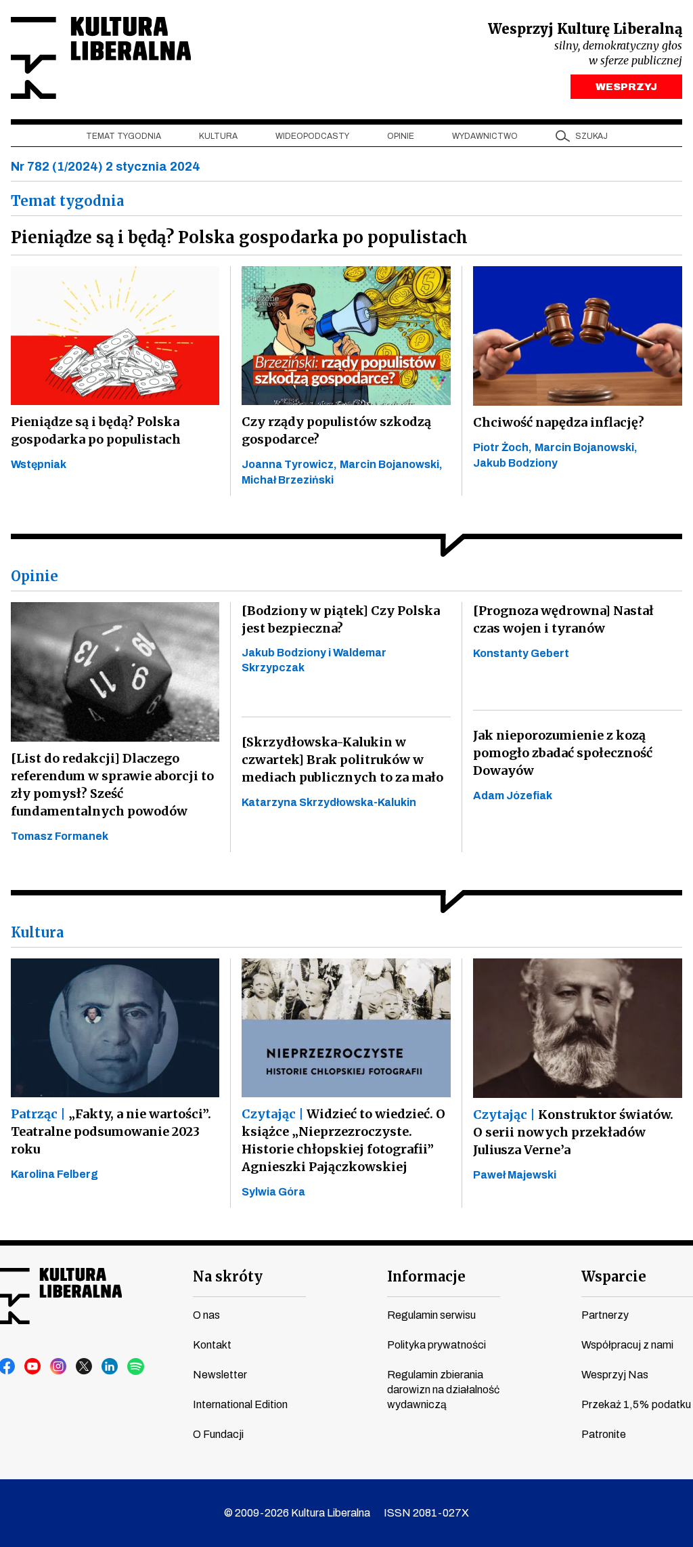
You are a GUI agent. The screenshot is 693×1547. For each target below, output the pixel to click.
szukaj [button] (591, 136)
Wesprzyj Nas (614, 1374)
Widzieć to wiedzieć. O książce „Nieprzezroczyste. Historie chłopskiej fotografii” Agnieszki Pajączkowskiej (343, 1140)
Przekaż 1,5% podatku (636, 1404)
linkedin (110, 1367)
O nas (206, 1315)
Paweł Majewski (514, 1175)
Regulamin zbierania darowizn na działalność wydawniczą (443, 1389)
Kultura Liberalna (101, 58)
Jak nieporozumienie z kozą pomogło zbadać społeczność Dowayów (562, 752)
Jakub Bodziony (515, 463)
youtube (33, 1367)
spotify (136, 1367)
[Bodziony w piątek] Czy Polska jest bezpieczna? (341, 619)
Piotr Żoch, (502, 447)
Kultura (218, 136)
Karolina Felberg (54, 1174)
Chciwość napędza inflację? (558, 422)
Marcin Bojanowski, (391, 464)
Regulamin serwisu (431, 1315)
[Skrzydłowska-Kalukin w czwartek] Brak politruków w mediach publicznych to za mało (342, 759)
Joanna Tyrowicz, (289, 464)
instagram (59, 1367)
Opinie (400, 136)
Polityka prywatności (436, 1345)
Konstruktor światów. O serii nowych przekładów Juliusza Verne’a (573, 1132)
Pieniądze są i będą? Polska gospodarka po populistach (96, 430)
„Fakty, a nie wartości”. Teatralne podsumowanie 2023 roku (111, 1131)
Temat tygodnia (123, 136)
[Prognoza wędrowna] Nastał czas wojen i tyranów (563, 619)
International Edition (240, 1404)
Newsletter (220, 1374)
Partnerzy (605, 1315)
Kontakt (212, 1345)
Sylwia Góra (273, 1192)
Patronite (603, 1434)
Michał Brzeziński (288, 480)
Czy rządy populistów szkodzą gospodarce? (336, 430)
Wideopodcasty (312, 136)
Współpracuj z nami (627, 1345)
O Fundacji (218, 1434)
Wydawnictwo (485, 136)
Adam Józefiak (512, 795)
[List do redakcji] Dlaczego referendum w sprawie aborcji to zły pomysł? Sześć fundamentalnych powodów (112, 784)
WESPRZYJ (626, 86)
